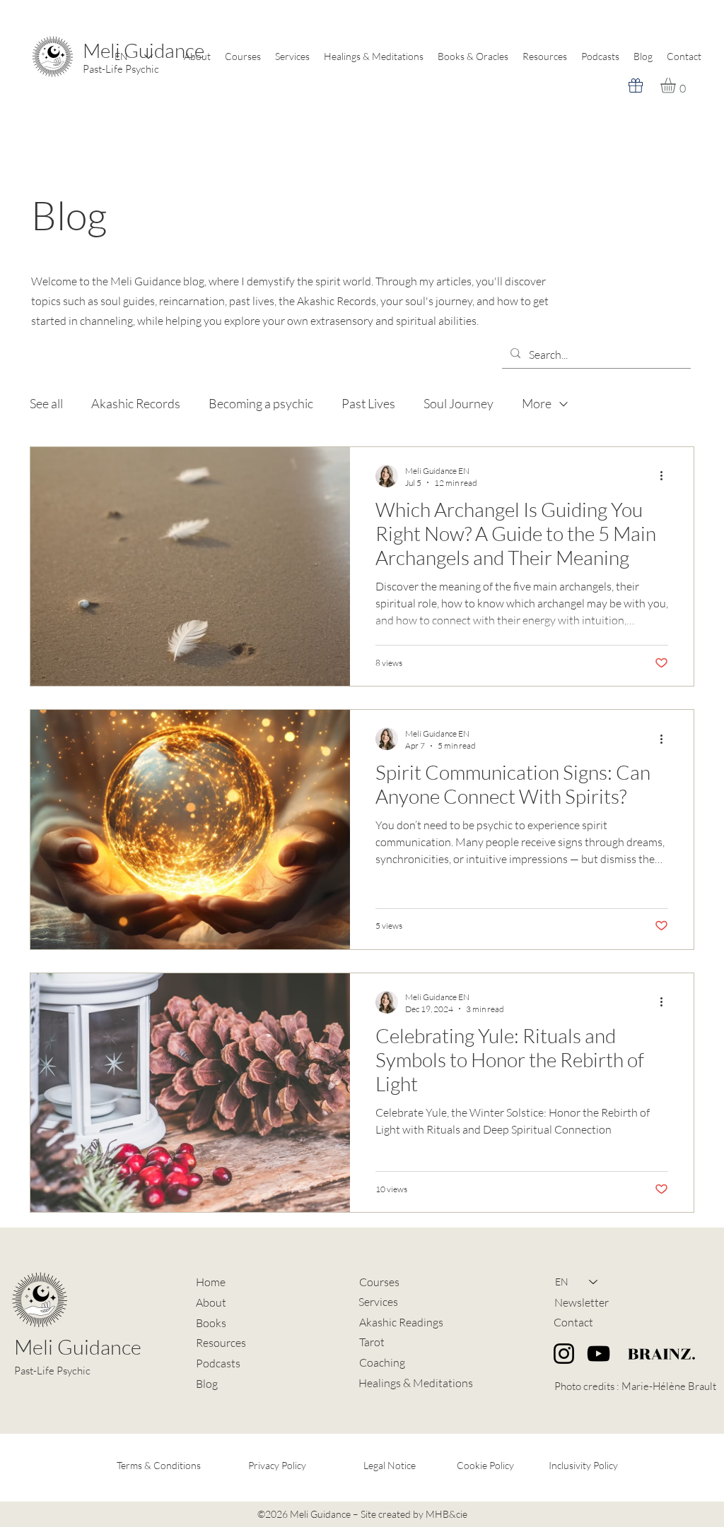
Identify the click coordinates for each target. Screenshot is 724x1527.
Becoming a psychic (261, 403)
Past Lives (368, 403)
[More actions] (666, 476)
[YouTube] (598, 1353)
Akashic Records (135, 403)
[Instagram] (564, 1353)
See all (46, 403)
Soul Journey (459, 403)
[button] (677, 85)
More (536, 403)
